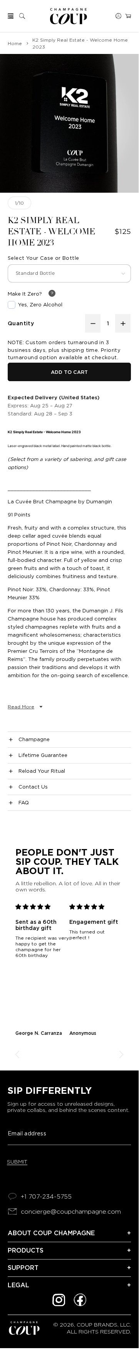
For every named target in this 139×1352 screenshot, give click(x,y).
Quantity (21, 323)
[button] (10, 15)
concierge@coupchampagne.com (71, 1211)
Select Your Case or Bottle (43, 258)
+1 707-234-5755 (46, 1196)
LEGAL (18, 1285)
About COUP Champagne (51, 1233)
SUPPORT (23, 1267)
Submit (17, 1162)
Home (15, 43)
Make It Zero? (25, 294)
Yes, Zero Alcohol (40, 305)
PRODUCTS (26, 1250)
